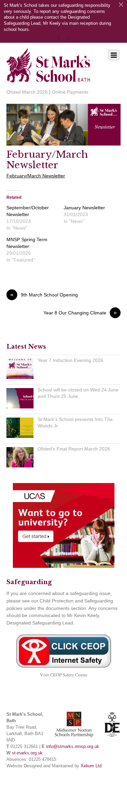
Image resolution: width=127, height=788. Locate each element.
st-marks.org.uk (27, 753)
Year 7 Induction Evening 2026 (70, 360)
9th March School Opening (44, 294)
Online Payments (70, 92)
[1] (64, 37)
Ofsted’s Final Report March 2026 (74, 448)
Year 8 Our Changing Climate (80, 312)
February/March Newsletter (47, 160)
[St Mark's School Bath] (48, 78)
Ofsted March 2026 (27, 92)
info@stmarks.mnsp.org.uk (72, 746)
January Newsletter (84, 207)
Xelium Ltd (91, 766)
